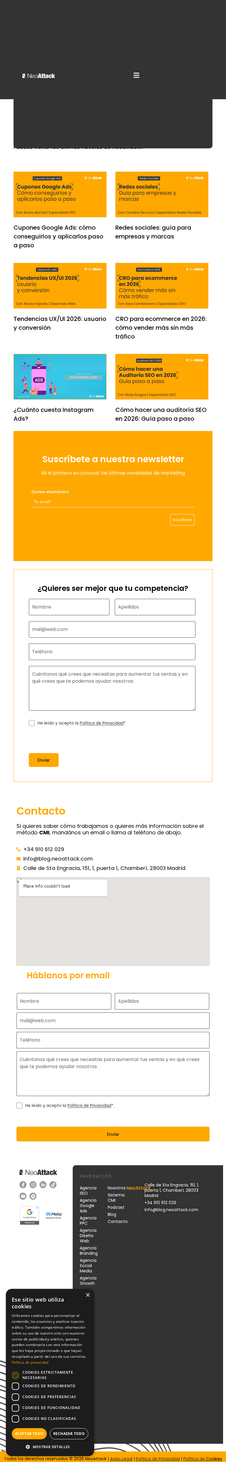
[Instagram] (32, 1184)
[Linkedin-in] (42, 1184)
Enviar (43, 760)
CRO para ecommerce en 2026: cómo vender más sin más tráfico (161, 328)
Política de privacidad (30, 1362)
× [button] (87, 1295)
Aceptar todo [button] (29, 1433)
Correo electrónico (50, 491)
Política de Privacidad (102, 723)
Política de (194, 1459)
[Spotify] (32, 1196)
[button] (136, 75)
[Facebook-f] (22, 1184)
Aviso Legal (121, 1459)
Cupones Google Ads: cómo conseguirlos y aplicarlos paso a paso (58, 236)
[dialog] (50, 1372)
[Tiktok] (52, 1184)
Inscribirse (182, 519)
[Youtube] (22, 1196)
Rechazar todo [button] (69, 1433)
